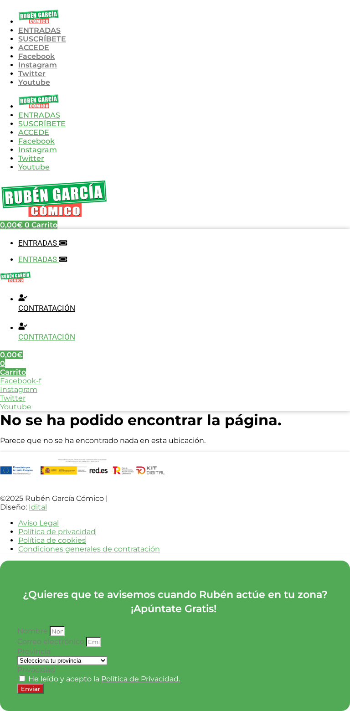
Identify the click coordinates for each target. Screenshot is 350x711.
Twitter (32, 73)
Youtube (34, 82)
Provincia (34, 651)
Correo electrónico (51, 641)
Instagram (37, 65)
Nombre (33, 631)
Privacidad (36, 669)
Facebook (36, 56)
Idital (38, 507)
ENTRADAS (39, 30)
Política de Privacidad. (140, 679)
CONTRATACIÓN (46, 308)
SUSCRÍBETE (42, 39)
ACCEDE (33, 47)
